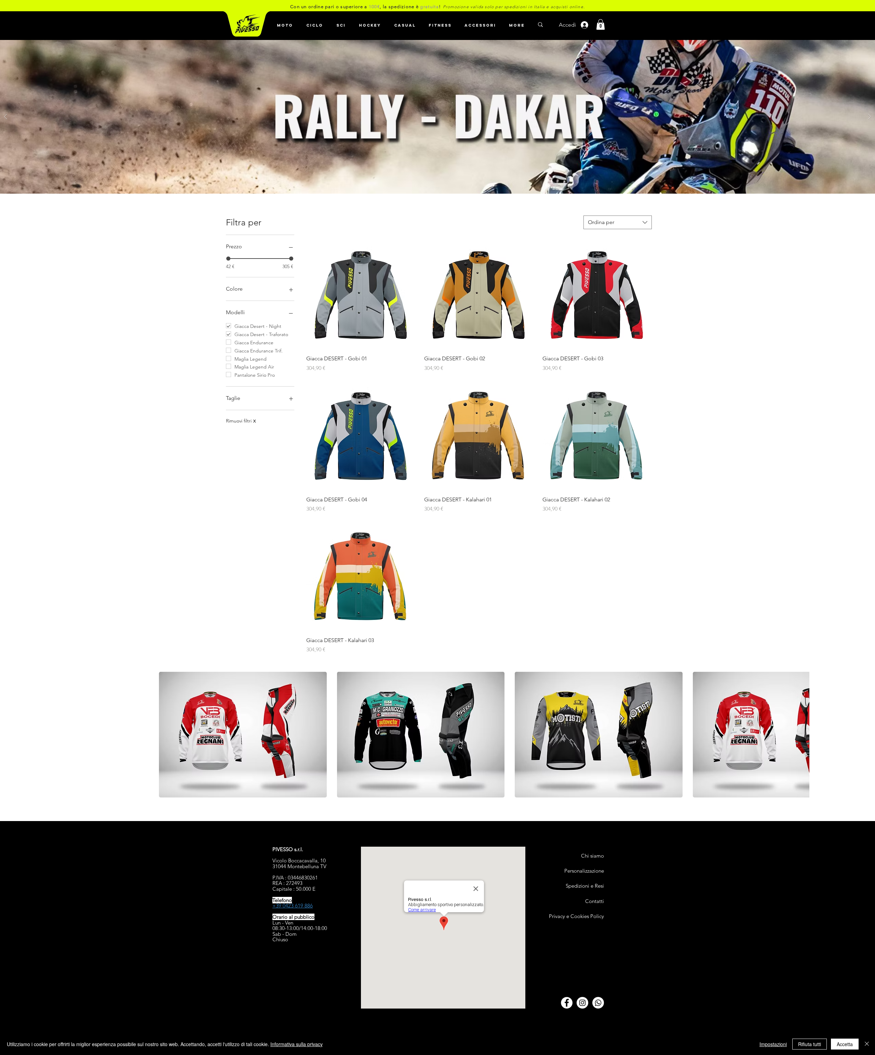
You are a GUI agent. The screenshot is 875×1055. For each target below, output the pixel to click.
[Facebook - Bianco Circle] (567, 1003)
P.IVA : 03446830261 (295, 877)
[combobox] (617, 222)
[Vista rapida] (360, 295)
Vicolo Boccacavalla (295, 860)
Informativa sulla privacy (296, 1044)
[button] (314, 22)
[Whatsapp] (598, 1003)
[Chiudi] (867, 1044)
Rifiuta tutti (809, 1044)
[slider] (228, 258)
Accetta (845, 1044)
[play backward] (167, 734)
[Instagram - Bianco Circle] (582, 1003)
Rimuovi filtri (241, 421)
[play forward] (800, 734)
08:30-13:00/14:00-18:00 (299, 928)
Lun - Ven (282, 922)
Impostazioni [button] (773, 1044)
